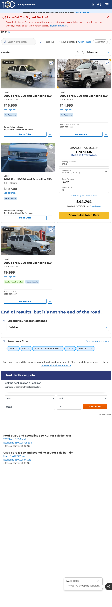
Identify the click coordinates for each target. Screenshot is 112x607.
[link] (10, 115)
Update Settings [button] (95, 206)
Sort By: (81, 52)
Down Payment (68, 179)
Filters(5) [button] (49, 41)
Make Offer (25, 134)
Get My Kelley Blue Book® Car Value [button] (84, 196)
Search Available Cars (84, 215)
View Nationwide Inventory (56, 365)
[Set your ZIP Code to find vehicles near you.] (9, 32)
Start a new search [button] (99, 341)
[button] (93, 5)
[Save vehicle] (51, 63)
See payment (10, 109)
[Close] (98, 581)
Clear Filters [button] (84, 41)
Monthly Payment (69, 161)
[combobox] (18, 41)
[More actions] (50, 134)
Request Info (81, 134)
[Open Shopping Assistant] (108, 586)
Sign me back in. (59, 25)
